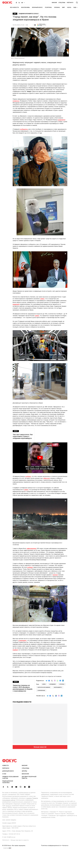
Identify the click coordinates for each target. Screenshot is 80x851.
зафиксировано (31, 548)
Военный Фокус (37, 7)
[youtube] (16, 787)
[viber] (20, 787)
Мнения (54, 2)
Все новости (14, 7)
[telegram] (12, 787)
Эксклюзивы (25, 7)
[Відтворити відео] (40, 457)
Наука (69, 7)
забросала (46, 478)
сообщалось (24, 129)
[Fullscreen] (65, 138)
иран (44, 684)
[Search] (77, 2)
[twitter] (7, 787)
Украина (57, 7)
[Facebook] (16, 2)
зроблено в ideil (7, 848)
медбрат (15, 650)
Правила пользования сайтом (10, 777)
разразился (61, 119)
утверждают (23, 640)
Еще (75, 7)
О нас (4, 774)
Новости (5, 765)
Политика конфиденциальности (51, 845)
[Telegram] (22, 2)
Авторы (24, 771)
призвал (55, 575)
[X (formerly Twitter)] (19, 2)
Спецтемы (61, 2)
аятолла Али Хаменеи (44, 687)
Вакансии (25, 774)
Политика (48, 7)
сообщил (28, 476)
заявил (42, 298)
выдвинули (16, 304)
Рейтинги (70, 2)
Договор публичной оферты (29, 777)
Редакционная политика (7, 781)
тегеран (62, 684)
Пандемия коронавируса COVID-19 (28, 13)
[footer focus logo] (9, 760)
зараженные (41, 690)
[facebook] (3, 787)
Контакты (65, 845)
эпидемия (53, 684)
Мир (63, 7)
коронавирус (58, 687)
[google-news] (25, 787)
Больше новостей (40, 747)
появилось (16, 101)
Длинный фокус (8, 771)
